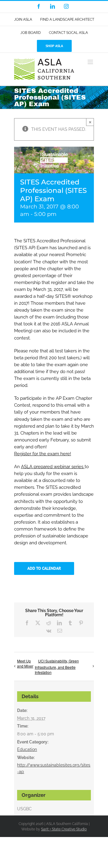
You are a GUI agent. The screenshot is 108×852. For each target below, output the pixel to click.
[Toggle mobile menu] (91, 62)
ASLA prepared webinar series (53, 466)
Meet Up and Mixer (25, 663)
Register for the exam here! (42, 453)
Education (27, 749)
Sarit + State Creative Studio (64, 829)
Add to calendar (44, 568)
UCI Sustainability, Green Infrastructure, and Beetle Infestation (57, 666)
